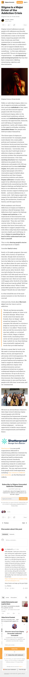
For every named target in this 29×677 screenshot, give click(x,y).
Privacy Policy (19, 662)
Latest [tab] (7, 597)
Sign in (25, 2)
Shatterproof (5, 448)
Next (23, 523)
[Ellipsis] (27, 549)
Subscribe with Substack (15, 655)
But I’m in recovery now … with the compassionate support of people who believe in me (10, 620)
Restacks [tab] (12, 534)
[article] (14, 607)
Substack (6, 673)
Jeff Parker (11, 609)
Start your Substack (10, 669)
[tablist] (8, 534)
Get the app (22, 669)
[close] (24, 624)
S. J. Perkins (8, 549)
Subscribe (19, 2)
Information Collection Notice (17, 504)
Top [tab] (3, 597)
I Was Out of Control (8, 617)
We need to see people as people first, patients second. (10, 607)
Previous (6, 523)
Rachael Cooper (9, 19)
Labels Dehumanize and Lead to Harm (9, 603)
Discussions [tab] (14, 597)
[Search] (26, 597)
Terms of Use (22, 502)
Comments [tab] (5, 534)
